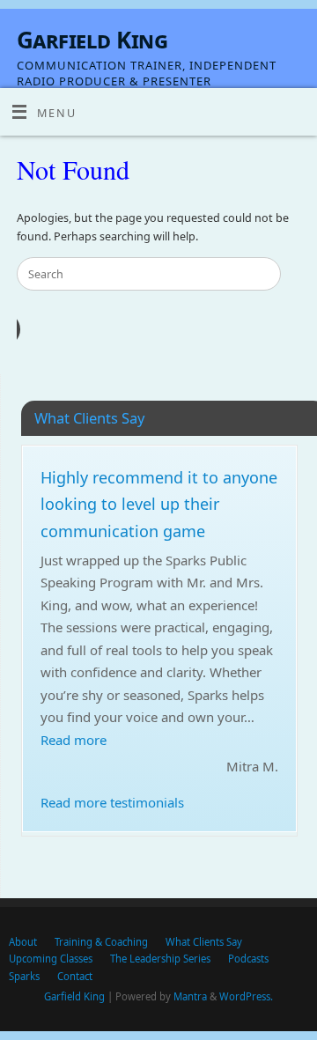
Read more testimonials (112, 802)
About (23, 941)
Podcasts (248, 958)
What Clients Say (204, 941)
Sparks (24, 976)
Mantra (190, 996)
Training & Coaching (101, 941)
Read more (74, 740)
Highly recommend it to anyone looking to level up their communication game (159, 504)
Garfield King (92, 39)
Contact (74, 976)
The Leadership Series (160, 958)
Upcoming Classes (50, 958)
